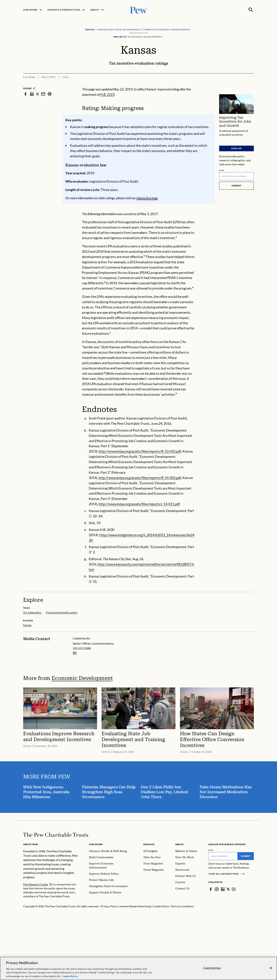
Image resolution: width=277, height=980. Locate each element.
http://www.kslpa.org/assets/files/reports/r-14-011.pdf (139, 504)
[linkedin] (32, 94)
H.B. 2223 (107, 94)
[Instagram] (216, 889)
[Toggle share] (251, 84)
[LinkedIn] (222, 889)
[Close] (271, 968)
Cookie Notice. (70, 976)
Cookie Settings (212, 967)
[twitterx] (37, 94)
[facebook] (25, 94)
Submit (236, 185)
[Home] (55, 835)
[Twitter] (228, 889)
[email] (43, 94)
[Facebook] (210, 889)
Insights (149, 844)
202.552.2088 (82, 648)
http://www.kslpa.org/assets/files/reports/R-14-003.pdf (140, 478)
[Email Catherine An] (75, 653)
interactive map (147, 198)
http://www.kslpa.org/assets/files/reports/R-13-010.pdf (140, 451)
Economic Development (82, 678)
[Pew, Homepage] (138, 10)
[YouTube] (233, 889)
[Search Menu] (251, 10)
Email (221, 170)
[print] (49, 94)
